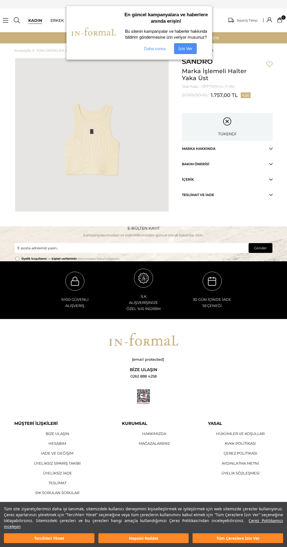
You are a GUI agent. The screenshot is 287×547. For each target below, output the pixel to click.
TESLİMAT (57, 483)
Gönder (260, 248)
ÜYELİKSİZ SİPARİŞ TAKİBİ (57, 463)
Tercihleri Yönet (49, 538)
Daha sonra (154, 48)
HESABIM (57, 443)
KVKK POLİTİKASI (240, 443)
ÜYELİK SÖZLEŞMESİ (240, 473)
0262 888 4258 (143, 376)
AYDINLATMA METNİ (240, 463)
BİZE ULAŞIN (57, 433)
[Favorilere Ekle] (269, 64)
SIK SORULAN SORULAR (57, 492)
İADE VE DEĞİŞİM (57, 453)
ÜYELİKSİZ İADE (57, 473)
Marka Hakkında (199, 148)
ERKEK (57, 20)
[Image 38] (143, 339)
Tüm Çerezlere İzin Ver (238, 538)
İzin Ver (185, 48)
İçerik (188, 179)
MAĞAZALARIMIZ (154, 443)
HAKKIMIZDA (154, 433)
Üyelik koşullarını (34, 258)
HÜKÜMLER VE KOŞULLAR (240, 433)
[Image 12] (143, 396)
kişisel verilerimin (64, 258)
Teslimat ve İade (198, 195)
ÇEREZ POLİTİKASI (240, 453)
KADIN (35, 20)
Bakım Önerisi (195, 164)
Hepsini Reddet (143, 538)
